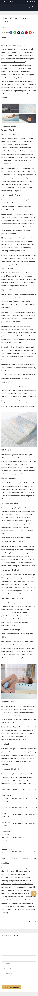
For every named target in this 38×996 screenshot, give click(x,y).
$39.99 (14, 859)
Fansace (15, 789)
